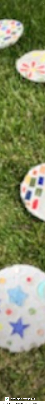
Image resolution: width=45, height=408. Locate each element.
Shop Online (9, 403)
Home (4, 403)
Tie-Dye (4, 406)
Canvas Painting (28, 403)
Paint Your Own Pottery (18, 403)
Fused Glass (35, 403)
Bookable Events (11, 406)
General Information (20, 406)
